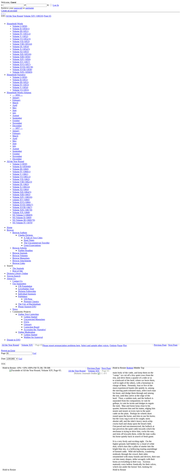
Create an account (9, 10)
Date (3, 358)
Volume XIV (27, 345)
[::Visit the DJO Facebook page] (88, 3)
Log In (56, 5)
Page (3, 353)
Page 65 (47, 16)
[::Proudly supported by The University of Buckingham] (165, 3)
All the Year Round (14, 16)
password (18, 8)
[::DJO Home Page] (10, 5)
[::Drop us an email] (98, 3)
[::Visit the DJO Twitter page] (92, 3)
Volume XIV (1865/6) (33, 16)
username (29, 8)
